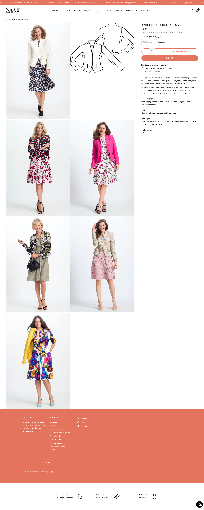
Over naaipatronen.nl (58, 446)
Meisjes (87, 10)
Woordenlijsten (56, 443)
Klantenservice (55, 439)
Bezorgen (53, 422)
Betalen (53, 426)
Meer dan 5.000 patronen (83, 3)
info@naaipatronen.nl (64, 498)
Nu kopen (169, 58)
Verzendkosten (155, 32)
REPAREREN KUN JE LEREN (55, 3)
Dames (65, 10)
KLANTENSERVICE (58, 418)
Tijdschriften (130, 10)
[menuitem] (55, 10)
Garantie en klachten (58, 436)
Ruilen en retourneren (58, 429)
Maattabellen (55, 450)
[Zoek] (192, 10)
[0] (196, 10)
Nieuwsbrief (146, 10)
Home (8, 19)
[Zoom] (65, 28)
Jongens (98, 10)
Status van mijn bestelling (60, 433)
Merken (55, 10)
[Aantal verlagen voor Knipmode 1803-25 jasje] (143, 51)
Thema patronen (113, 10)
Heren (76, 10)
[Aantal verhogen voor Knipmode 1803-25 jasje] (150, 51)
